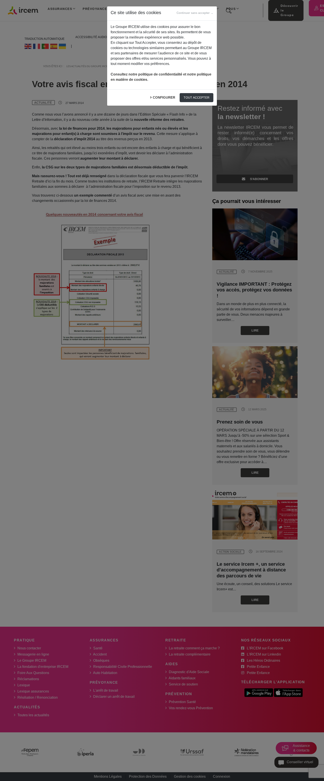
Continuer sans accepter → (195, 13)
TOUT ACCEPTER (196, 97)
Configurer (164, 97)
